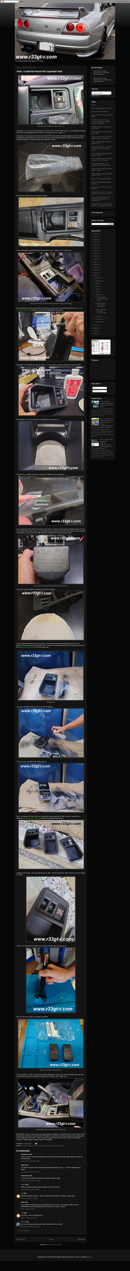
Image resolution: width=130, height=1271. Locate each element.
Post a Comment (24, 1230)
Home (51, 1239)
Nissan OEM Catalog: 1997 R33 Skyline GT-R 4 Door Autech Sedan (102, 148)
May (97, 286)
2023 (96, 325)
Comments (97, 391)
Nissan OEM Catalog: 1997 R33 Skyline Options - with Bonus (102, 137)
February (99, 281)
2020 (96, 270)
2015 (96, 256)
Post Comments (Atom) (55, 1244)
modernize (50, 1145)
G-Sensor (35, 1145)
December (99, 322)
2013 (96, 250)
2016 (96, 259)
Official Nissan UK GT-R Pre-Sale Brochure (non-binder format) (102, 193)
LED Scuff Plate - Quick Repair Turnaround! (100, 304)
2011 (95, 245)
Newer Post (20, 1239)
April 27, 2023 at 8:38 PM (28, 1218)
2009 (96, 239)
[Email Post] (36, 1143)
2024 (96, 328)
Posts (96, 388)
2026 (96, 333)
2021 (96, 273)
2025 (96, 331)
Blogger (90, 1257)
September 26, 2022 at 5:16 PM (30, 1161)
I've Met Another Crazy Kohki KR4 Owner (101, 298)
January (98, 278)
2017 (96, 262)
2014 (96, 253)
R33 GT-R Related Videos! (100, 111)
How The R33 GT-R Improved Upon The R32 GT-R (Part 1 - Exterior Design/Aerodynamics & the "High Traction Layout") (102, 423)
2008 (96, 237)
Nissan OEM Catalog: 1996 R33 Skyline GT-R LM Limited (102, 159)
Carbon (29, 1145)
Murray (23, 1221)
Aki (22, 1193)
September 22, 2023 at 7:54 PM (30, 1226)
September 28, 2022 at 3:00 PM (30, 1180)
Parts (55, 1145)
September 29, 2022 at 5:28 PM (30, 1189)
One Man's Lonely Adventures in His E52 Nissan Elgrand (101, 72)
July (97, 292)
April (97, 283)
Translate (107, 95)
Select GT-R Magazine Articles (101, 178)
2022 (96, 275)
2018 (96, 264)
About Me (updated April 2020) (101, 108)
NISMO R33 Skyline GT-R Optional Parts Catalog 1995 (101, 164)
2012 (96, 248)
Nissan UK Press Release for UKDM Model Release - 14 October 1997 (101, 198)
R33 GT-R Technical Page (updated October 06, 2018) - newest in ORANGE (101, 121)
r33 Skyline (61, 1145)
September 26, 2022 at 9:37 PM (30, 1172)
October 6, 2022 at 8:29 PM (29, 1198)
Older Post (81, 1239)
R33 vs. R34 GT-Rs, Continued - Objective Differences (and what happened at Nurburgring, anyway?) (102, 444)
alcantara (24, 1145)
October (98, 316)
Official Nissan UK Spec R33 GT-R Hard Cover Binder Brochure (102, 204)
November (99, 319)
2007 (96, 234)
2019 (96, 267)
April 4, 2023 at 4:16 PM (28, 1209)
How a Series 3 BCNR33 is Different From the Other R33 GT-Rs (106, 404)
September (99, 294)
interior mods (42, 1145)
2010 (96, 242)
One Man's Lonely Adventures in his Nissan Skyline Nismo (102, 79)
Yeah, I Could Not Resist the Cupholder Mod (101, 311)
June (97, 289)
